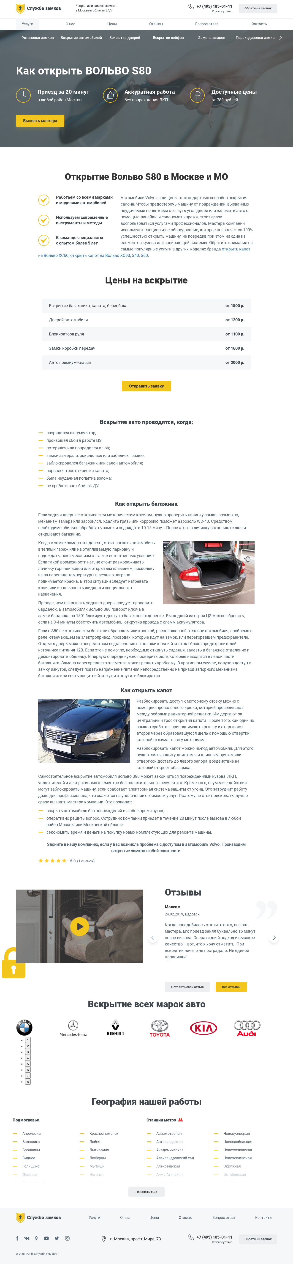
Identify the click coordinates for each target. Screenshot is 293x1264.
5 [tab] (28, 1063)
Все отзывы (231, 987)
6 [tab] (28, 1069)
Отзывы (156, 24)
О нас (70, 24)
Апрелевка (31, 1133)
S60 (144, 255)
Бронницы (31, 1150)
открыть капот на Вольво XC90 (100, 255)
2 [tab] (28, 1046)
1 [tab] (28, 1040)
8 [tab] (28, 1081)
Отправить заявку (146, 386)
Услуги (27, 24)
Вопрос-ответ (206, 24)
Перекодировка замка (255, 38)
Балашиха (31, 1142)
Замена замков (211, 38)
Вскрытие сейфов (168, 38)
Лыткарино (99, 1150)
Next (280, 38)
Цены (112, 24)
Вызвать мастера (40, 120)
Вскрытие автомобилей (81, 38)
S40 (135, 255)
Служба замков (44, 8)
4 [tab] (28, 1057)
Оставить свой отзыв (187, 987)
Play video (79, 926)
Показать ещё (146, 1192)
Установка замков (38, 38)
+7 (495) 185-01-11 (214, 6)
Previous (153, 938)
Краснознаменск (104, 1133)
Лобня (95, 1142)
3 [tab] (28, 1052)
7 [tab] (28, 1075)
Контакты (259, 24)
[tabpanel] (38, 1027)
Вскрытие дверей (124, 38)
